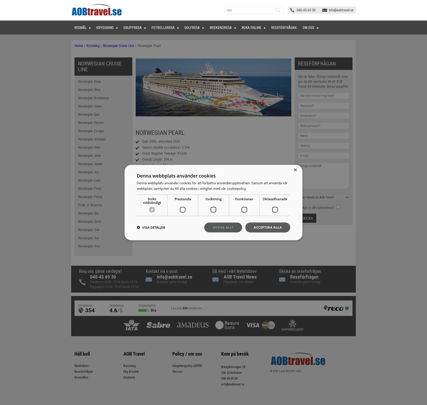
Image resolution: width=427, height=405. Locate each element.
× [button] (295, 170)
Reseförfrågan (283, 28)
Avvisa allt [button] (223, 227)
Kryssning (105, 28)
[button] (151, 227)
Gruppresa (132, 28)
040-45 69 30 (306, 10)
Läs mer (254, 188)
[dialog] (213, 202)
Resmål (80, 28)
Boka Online (251, 28)
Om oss (308, 28)
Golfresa (192, 28)
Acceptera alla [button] (268, 227)
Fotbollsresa (163, 28)
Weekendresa (220, 28)
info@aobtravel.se (341, 10)
